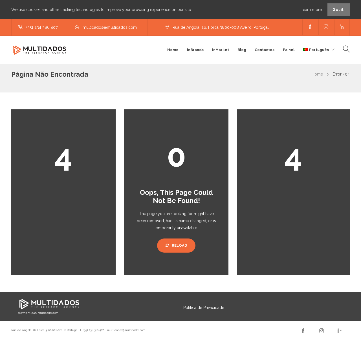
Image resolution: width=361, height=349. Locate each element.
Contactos (264, 50)
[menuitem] (318, 50)
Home (173, 50)
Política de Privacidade (203, 307)
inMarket (220, 50)
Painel (288, 50)
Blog (241, 50)
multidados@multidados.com (126, 330)
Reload (179, 245)
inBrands (195, 50)
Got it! (339, 9)
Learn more (312, 9)
